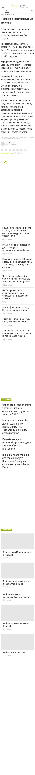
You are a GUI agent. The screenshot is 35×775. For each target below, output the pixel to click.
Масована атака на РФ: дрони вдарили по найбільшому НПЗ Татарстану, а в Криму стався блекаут (17, 263)
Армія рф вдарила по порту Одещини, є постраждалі (15, 308)
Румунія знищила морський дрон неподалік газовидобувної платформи (16, 247)
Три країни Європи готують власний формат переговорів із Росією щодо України (16, 333)
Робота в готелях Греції (14, 652)
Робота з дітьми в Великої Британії (16, 625)
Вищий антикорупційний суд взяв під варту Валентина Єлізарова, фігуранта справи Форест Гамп (16, 231)
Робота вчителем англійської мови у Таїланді (17, 596)
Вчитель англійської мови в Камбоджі (17, 553)
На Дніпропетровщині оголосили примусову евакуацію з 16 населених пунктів (15, 294)
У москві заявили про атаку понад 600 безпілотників (16, 320)
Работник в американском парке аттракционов (16, 582)
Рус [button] (7, 11)
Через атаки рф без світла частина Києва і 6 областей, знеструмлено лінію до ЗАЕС (16, 279)
